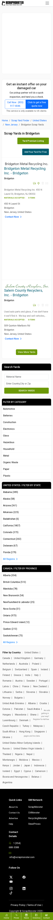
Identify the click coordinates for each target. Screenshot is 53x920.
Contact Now (12, 216)
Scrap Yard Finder (20, 120)
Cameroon (40, 771)
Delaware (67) (10, 545)
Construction (9, 422)
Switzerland (21, 669)
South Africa (9, 731)
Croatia (43, 703)
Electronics (9, 429)
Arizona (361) (10, 505)
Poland (35, 663)
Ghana (33, 714)
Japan (27, 765)
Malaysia (38, 726)
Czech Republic (11, 726)
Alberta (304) (9, 575)
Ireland (44, 669)
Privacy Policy (18, 905)
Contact (46, 918)
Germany (38, 658)
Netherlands (9, 663)
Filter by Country (12, 652)
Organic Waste (10, 462)
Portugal (43, 680)
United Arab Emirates (13, 703)
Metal (6, 455)
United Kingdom (22, 658)
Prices (16, 918)
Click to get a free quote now (37, 104)
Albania (32, 703)
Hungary (7, 714)
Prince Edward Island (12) (16, 622)
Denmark (23, 720)
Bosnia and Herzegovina (15, 776)
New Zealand (40, 686)
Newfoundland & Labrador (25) (18, 602)
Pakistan (18, 709)
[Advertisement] (26, 43)
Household (8, 449)
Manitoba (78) (10, 588)
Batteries (8, 415)
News (26, 918)
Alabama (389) (10, 492)
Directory (36, 918)
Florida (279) (9, 552)
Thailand (7, 754)
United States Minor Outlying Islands (21, 742)
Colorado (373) (10, 532)
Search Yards (27, 390)
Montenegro (9, 759)
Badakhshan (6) (11, 518)
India (27, 675)
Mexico (36, 759)
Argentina (7, 782)
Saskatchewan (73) (13, 635)
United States (40, 120)
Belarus (35, 776)
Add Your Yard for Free (35, 152)
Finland (6, 675)
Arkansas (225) (11, 512)
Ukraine (6, 737)
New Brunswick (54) (13, 595)
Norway (6, 697)
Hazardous (8, 442)
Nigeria (18, 754)
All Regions (9, 559)
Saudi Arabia (33, 709)
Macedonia (20, 714)
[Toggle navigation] (47, 3)
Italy (36, 675)
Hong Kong (24, 731)
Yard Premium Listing (33, 141)
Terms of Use (34, 905)
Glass (6, 435)
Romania (7, 680)
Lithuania (7, 692)
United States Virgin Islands (28, 748)
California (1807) (11, 525)
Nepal (29, 754)
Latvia (6, 686)
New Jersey (11, 124)
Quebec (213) (10, 628)
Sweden (30, 680)
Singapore (39, 731)
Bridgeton (9, 178)
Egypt (17, 771)
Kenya (6, 765)
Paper (6, 469)
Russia (6, 748)
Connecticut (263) (12, 539)
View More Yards (26, 352)
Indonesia (39, 765)
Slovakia (43, 692)
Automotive (9, 408)
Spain (34, 669)
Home (5, 120)
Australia (23, 663)
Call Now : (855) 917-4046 (15, 104)
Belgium (7, 669)
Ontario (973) (9, 615)
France (25, 686)
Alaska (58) (9, 498)
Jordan (16, 765)
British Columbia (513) (14, 582)
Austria (19, 680)
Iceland (6, 771)
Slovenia (30, 692)
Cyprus (27, 771)
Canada (6, 658)
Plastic (6, 475)
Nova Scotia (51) (11, 608)
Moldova (23, 759)
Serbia (19, 692)
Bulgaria (18, 697)
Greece (17, 675)
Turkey (26, 726)
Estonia (6, 709)
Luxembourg (9, 720)
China (15, 686)
